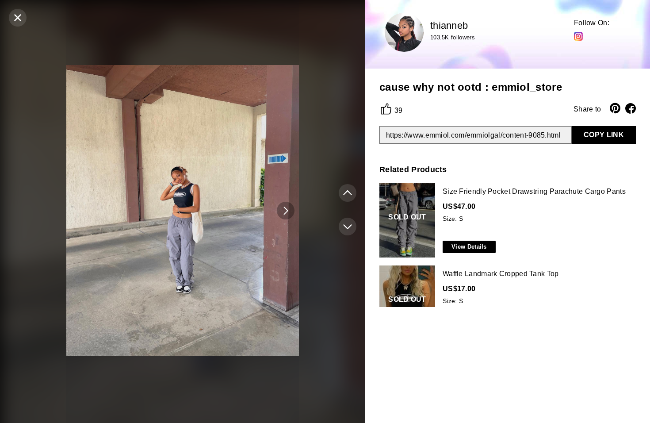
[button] (285, 210)
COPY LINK (604, 134)
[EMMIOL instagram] (578, 35)
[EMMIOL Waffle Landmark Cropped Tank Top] (505, 303)
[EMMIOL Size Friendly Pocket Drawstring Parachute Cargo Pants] (505, 220)
